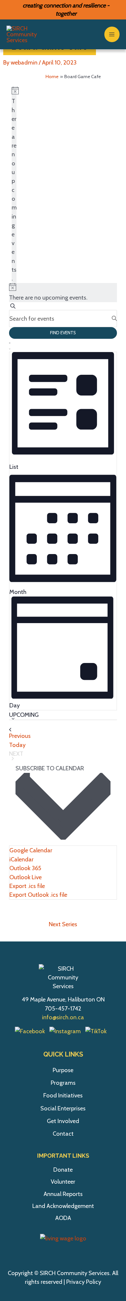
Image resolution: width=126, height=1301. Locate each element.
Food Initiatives (63, 1095)
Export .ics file (27, 886)
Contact (63, 1133)
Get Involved (63, 1121)
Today (17, 745)
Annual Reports (63, 1194)
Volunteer (63, 1181)
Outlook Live (25, 877)
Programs (63, 1082)
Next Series (63, 924)
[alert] (14, 185)
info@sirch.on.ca (63, 1017)
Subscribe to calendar (50, 768)
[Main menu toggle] (112, 34)
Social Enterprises (63, 1108)
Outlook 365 (25, 868)
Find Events (63, 332)
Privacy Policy (83, 1281)
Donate (63, 1169)
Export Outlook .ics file (38, 894)
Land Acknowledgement (63, 1206)
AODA (63, 1218)
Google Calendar (30, 850)
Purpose (63, 1070)
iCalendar (21, 859)
